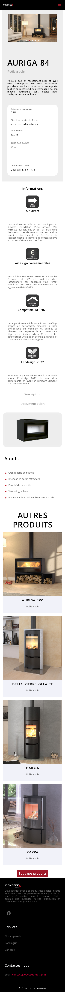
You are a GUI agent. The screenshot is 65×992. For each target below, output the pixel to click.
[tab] (32, 189)
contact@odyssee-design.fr (29, 974)
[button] (59, 5)
